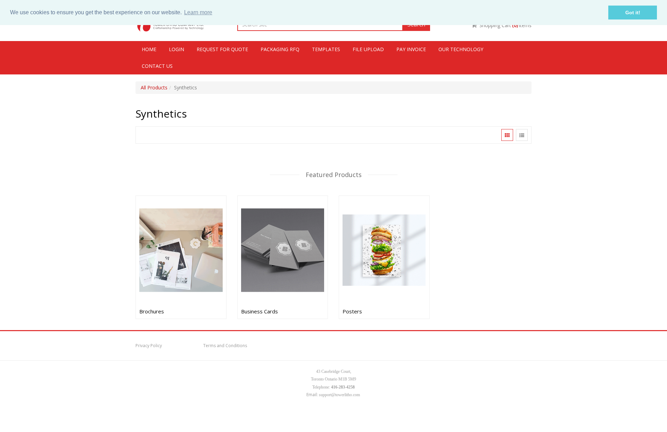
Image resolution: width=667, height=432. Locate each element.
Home (149, 49)
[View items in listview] (522, 135)
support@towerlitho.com (339, 394)
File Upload (368, 49)
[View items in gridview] (507, 135)
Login (176, 49)
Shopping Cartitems (505, 25)
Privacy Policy (148, 346)
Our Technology (460, 49)
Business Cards (259, 311)
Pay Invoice (411, 49)
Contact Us (157, 66)
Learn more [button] (198, 12)
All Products (154, 87)
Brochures (151, 311)
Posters (352, 311)
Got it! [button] (632, 12)
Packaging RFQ (280, 49)
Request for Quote (222, 49)
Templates (326, 49)
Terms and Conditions (225, 346)
